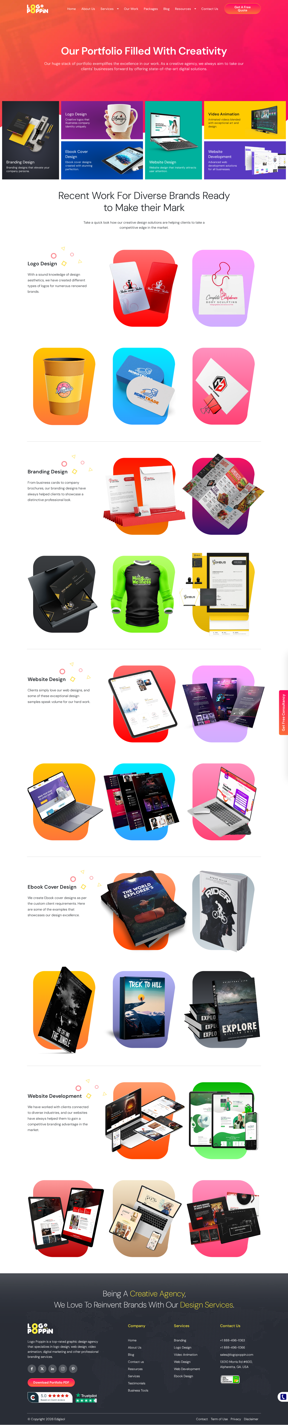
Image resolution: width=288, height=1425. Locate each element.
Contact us (209, 9)
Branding (180, 1340)
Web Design (182, 1362)
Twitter (42, 1369)
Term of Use (219, 1419)
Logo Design (182, 1347)
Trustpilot (86, 1397)
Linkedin (52, 1369)
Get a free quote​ (242, 8)
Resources (183, 9)
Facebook (32, 1369)
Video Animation (185, 1355)
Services (107, 9)
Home (71, 9)
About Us (88, 9)
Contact (202, 1419)
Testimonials (136, 1383)
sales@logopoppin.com (236, 1355)
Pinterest (73, 1369)
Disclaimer (251, 1419)
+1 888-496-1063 (232, 1340)
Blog (166, 9)
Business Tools (138, 1390)
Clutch (50, 1397)
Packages (151, 9)
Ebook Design (183, 1376)
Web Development (187, 1369)
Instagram (63, 1369)
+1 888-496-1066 (232, 1347)
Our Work (131, 9)
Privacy (236, 1419)
